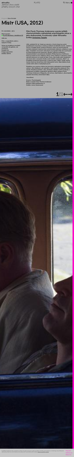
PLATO (37, 3)
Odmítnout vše (69, 452)
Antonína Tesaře (39, 38)
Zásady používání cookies (43, 451)
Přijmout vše (68, 454)
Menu (69, 3)
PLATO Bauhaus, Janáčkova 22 (13, 35)
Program (4, 18)
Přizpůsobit (68, 450)
